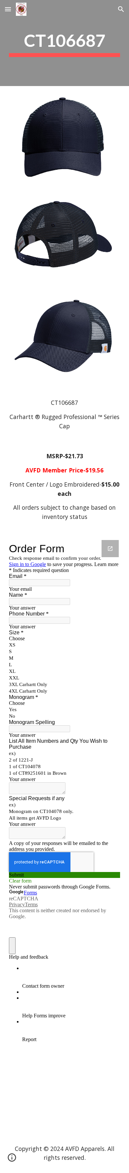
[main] (64, 43)
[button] (8, 9)
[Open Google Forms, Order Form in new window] (110, 548)
